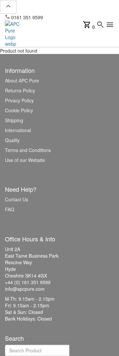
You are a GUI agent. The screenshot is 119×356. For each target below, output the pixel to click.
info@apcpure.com (67, 17)
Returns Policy (20, 90)
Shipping (14, 120)
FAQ (9, 209)
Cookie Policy (19, 110)
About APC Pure (22, 80)
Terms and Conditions (28, 150)
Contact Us (16, 199)
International (18, 130)
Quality (12, 140)
